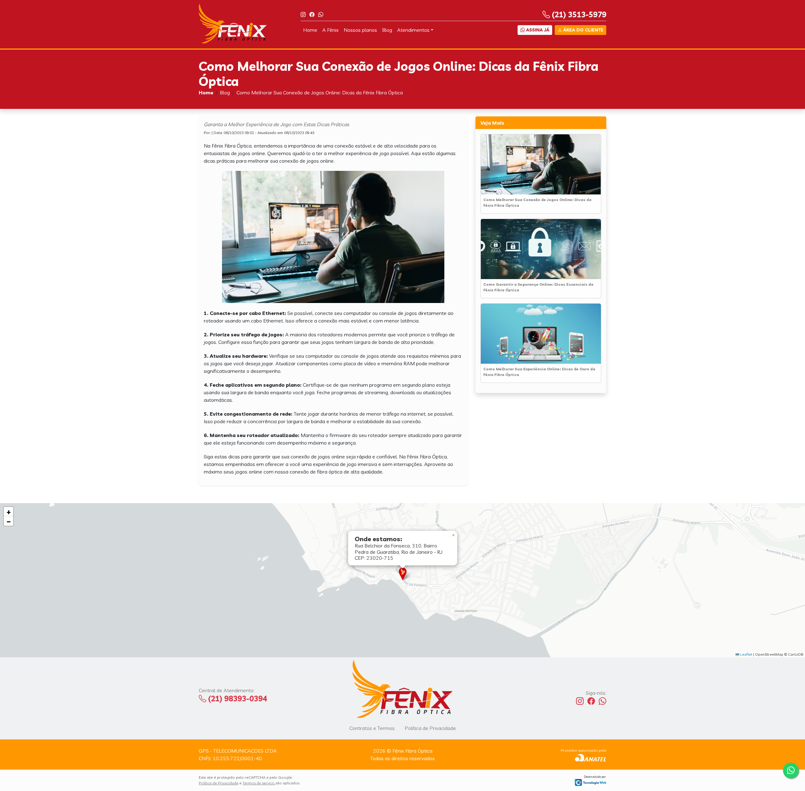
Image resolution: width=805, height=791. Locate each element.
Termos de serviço (258, 783)
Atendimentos (413, 30)
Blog (387, 30)
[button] (403, 573)
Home (310, 30)
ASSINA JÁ (537, 30)
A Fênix (330, 30)
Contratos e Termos (372, 728)
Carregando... (401, 580)
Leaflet (745, 654)
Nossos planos (360, 30)
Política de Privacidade (430, 728)
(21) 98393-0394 (236, 698)
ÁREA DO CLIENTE (582, 30)
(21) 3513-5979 (578, 14)
